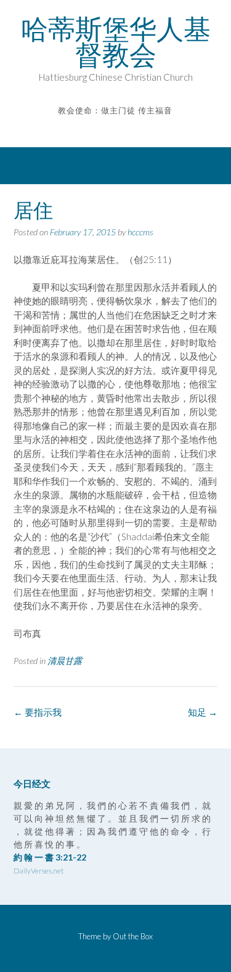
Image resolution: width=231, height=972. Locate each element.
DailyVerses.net (38, 870)
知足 (202, 712)
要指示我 (38, 712)
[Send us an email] (106, 128)
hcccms (140, 232)
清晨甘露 (64, 660)
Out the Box (133, 936)
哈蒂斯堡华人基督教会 (116, 42)
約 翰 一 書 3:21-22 (50, 857)
